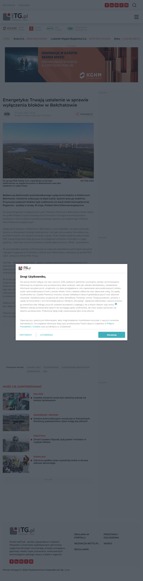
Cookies (36, 326)
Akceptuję (112, 335)
